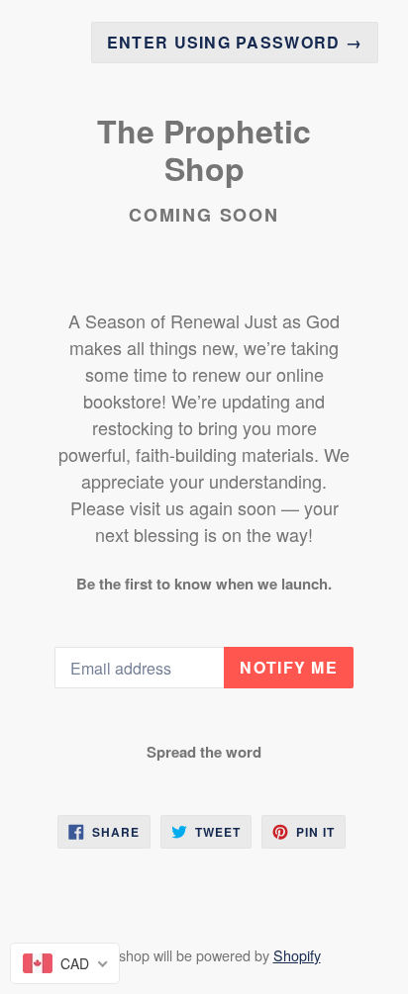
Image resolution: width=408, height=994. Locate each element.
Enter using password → (234, 42)
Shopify (297, 955)
